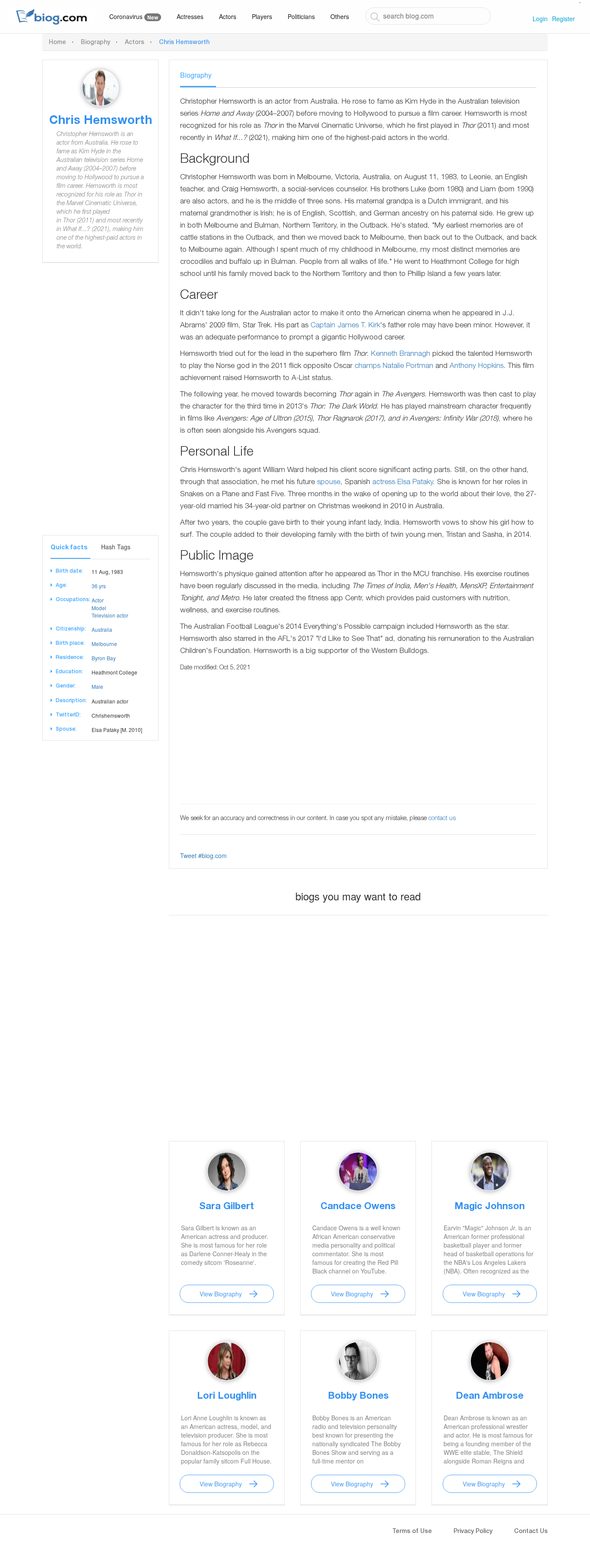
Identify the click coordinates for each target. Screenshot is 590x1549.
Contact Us (531, 1532)
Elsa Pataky (415, 482)
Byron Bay (104, 658)
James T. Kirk (358, 325)
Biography (95, 43)
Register (563, 18)
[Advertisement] (107, 405)
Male (97, 686)
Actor (98, 600)
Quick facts (69, 548)
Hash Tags (115, 546)
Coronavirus (133, 16)
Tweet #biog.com (203, 855)
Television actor (110, 615)
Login (540, 18)
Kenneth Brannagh (400, 354)
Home (57, 43)
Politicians (301, 16)
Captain (323, 325)
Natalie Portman (408, 366)
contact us (442, 819)
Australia (102, 629)
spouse (328, 482)
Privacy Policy (473, 1532)
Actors (227, 16)
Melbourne (104, 643)
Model (99, 607)
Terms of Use (412, 1532)
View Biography (221, 1293)
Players (262, 16)
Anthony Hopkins (477, 366)
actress (383, 482)
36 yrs (99, 585)
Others (339, 16)
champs (368, 366)
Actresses (190, 16)
